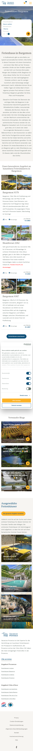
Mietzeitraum (7, 26)
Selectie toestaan (17, 405)
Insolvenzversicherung (16, 736)
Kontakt (16, 733)
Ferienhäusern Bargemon (8, 671)
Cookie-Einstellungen (16, 721)
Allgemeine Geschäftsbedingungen (16, 729)
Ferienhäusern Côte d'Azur (8, 698)
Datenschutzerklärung (16, 725)
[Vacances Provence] (16, 635)
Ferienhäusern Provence (7, 678)
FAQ (16, 740)
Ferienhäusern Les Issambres (9, 689)
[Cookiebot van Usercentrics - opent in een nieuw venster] (23, 344)
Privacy (16, 718)
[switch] (28, 378)
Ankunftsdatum (8, 21)
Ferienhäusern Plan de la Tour (9, 695)
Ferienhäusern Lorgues (7, 668)
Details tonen (24, 395)
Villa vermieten (6, 659)
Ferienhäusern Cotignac (7, 674)
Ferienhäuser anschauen (16, 336)
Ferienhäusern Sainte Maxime (9, 692)
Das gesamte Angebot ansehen (13, 513)
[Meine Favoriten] (24, 3)
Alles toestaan (16, 400)
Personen (6, 31)
